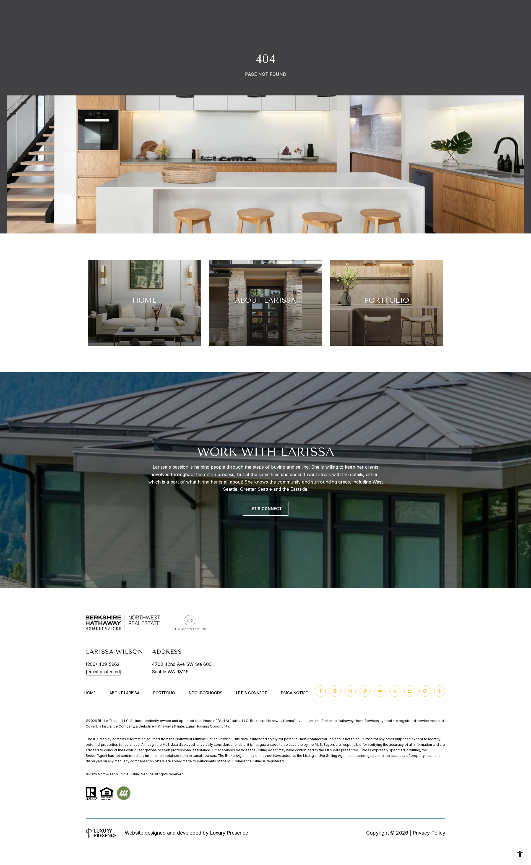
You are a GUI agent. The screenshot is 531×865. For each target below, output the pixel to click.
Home (90, 693)
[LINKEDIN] (350, 691)
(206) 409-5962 (102, 664)
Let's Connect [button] (265, 508)
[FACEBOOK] (320, 691)
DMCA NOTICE (294, 693)
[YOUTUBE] (380, 691)
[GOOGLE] (424, 691)
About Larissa (124, 693)
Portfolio (164, 693)
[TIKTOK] (365, 691)
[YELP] (439, 691)
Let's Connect (251, 693)
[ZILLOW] (409, 691)
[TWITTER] (394, 691)
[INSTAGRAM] (335, 691)
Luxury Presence (229, 833)
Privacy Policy (429, 833)
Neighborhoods (205, 693)
